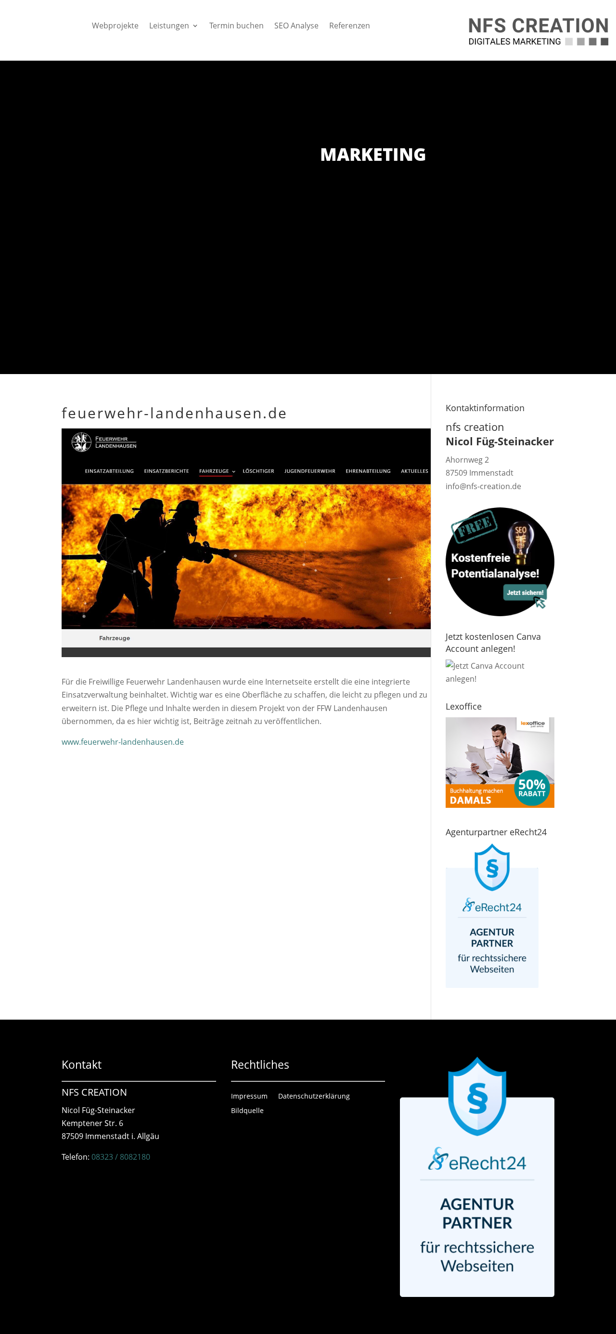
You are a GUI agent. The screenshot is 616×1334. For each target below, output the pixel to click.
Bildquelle (247, 1111)
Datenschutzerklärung (314, 1097)
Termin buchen (236, 26)
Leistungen (169, 26)
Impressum (249, 1097)
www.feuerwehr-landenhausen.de (123, 742)
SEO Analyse (296, 26)
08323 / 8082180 (120, 1157)
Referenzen (349, 26)
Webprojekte (115, 26)
